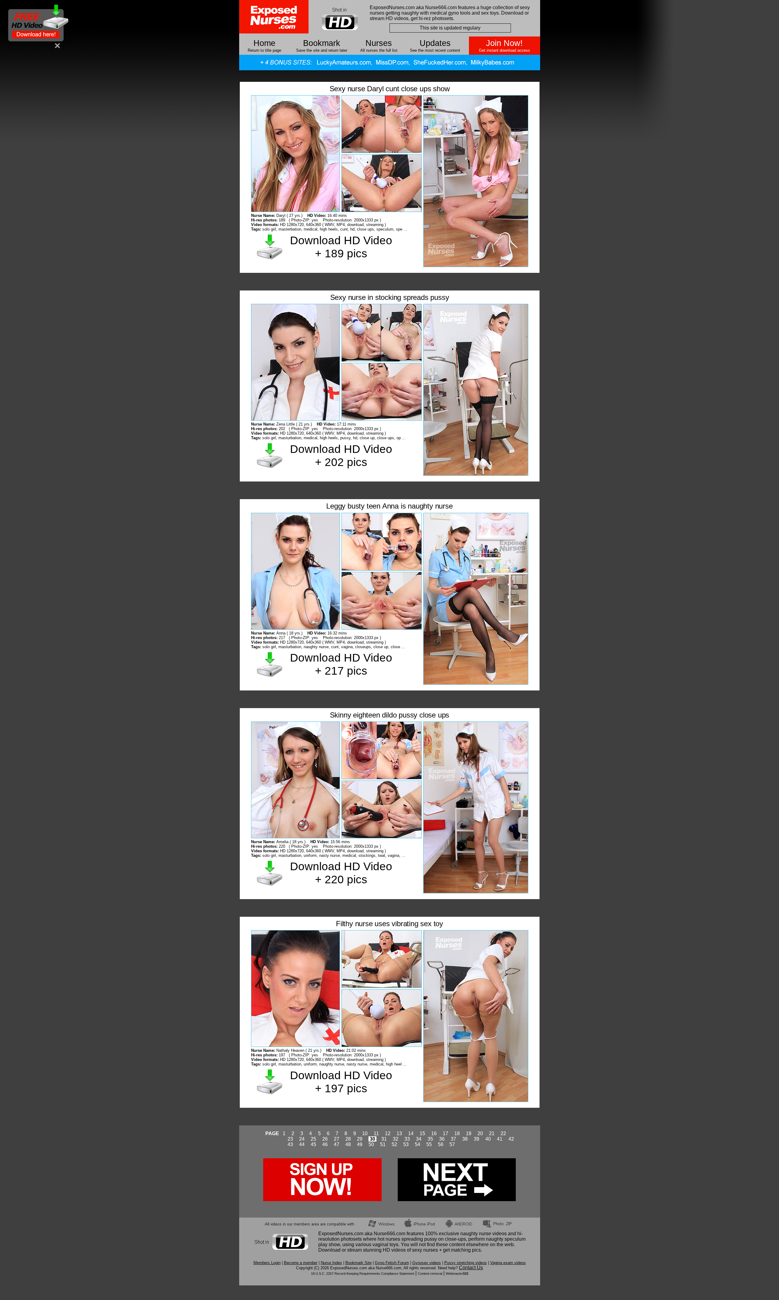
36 (442, 1139)
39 (476, 1139)
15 (422, 1133)
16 (434, 1133)
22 (503, 1133)
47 (336, 1144)
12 (387, 1133)
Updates (435, 43)
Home (264, 43)
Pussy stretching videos (465, 1262)
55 (429, 1144)
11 (376, 1133)
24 (302, 1139)
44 (302, 1144)
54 (417, 1144)
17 (445, 1133)
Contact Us (471, 1267)
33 (407, 1139)
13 (399, 1133)
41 (499, 1139)
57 (452, 1144)
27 (336, 1139)
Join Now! (504, 43)
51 (383, 1144)
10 (365, 1133)
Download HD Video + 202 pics (341, 455)
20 (480, 1133)
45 (313, 1144)
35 (430, 1139)
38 (465, 1139)
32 (395, 1139)
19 (468, 1133)
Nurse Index (331, 1262)
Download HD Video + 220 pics (341, 873)
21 (491, 1133)
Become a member (300, 1262)
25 (313, 1139)
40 (488, 1139)
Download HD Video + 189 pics (341, 247)
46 (325, 1144)
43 (290, 1144)
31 (384, 1139)
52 (394, 1144)
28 (348, 1139)
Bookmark (321, 43)
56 (440, 1144)
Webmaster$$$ (457, 1273)
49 (359, 1144)
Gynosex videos (426, 1262)
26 (325, 1139)
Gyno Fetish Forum (392, 1262)
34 (418, 1139)
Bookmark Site (358, 1262)
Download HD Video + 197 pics (341, 1082)
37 (453, 1139)
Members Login (267, 1262)
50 (371, 1144)
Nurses (378, 43)
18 (457, 1133)
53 (406, 1144)
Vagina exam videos (508, 1262)
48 (348, 1144)
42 (511, 1139)
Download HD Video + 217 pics (341, 664)
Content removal (430, 1273)
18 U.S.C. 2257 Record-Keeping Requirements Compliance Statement (362, 1273)
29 (359, 1139)
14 (411, 1133)
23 (290, 1139)
